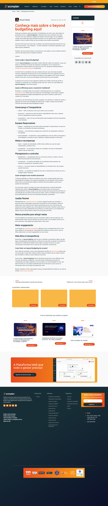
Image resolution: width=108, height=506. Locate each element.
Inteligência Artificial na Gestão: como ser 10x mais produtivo (52, 338)
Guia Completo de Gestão (79, 340)
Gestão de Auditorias (53, 415)
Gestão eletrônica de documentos (53, 425)
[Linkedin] (4, 405)
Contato (38, 396)
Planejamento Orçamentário (54, 399)
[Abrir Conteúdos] (66, 6)
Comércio (69, 396)
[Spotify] (16, 405)
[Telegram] (13, 405)
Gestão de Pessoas (52, 406)
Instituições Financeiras (72, 403)
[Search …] (79, 7)
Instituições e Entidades (72, 401)
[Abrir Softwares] (30, 6)
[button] (92, 18)
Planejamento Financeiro (27, 11)
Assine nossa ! (26, 270)
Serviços (69, 408)
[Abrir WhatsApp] (104, 502)
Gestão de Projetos (52, 401)
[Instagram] (10, 405)
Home (13, 11)
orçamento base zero (31, 201)
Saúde (68, 406)
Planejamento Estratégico (54, 396)
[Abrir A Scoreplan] (47, 6)
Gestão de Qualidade (53, 403)
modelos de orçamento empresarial (24, 68)
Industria (69, 399)
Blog (18, 11)
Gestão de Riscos (52, 417)
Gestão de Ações (52, 420)
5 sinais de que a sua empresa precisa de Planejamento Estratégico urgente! (82, 48)
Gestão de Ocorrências (53, 422)
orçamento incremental (31, 228)
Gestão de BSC (51, 410)
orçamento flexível (20, 92)
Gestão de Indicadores (53, 413)
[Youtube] (7, 405)
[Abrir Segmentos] (38, 6)
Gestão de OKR (51, 408)
